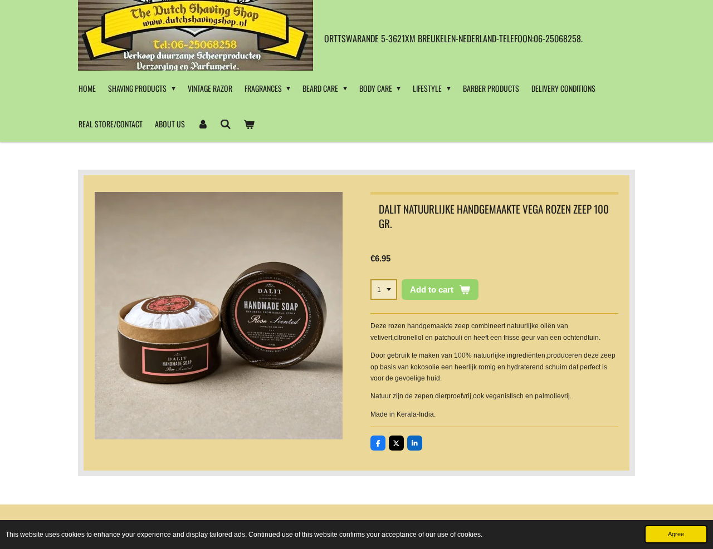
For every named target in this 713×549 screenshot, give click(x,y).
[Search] (226, 124)
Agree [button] (676, 534)
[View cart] (249, 124)
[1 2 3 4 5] (383, 289)
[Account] (202, 124)
